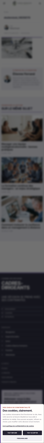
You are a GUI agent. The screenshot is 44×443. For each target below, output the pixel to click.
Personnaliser (22, 438)
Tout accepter (32, 433)
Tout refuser (12, 433)
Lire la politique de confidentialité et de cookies (18, 426)
